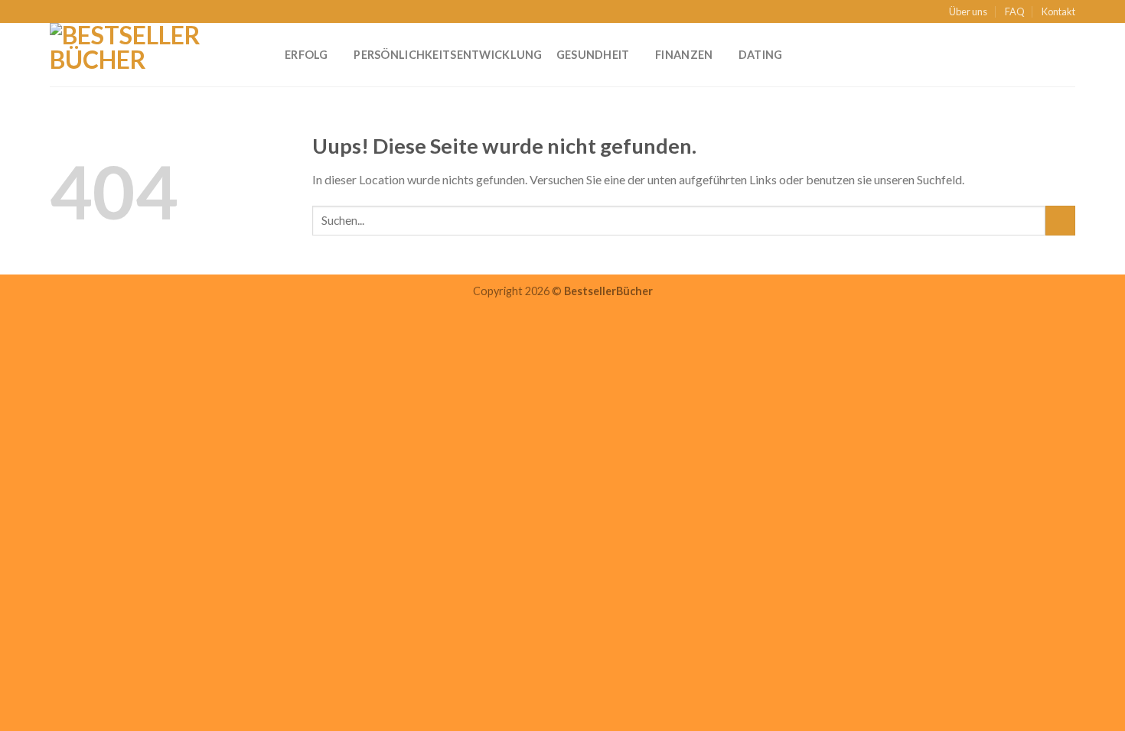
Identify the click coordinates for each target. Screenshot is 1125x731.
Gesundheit (593, 54)
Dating (761, 54)
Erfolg (306, 54)
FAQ (1015, 11)
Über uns (968, 11)
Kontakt (1058, 11)
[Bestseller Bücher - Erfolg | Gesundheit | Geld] (156, 54)
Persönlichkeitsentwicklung (448, 54)
